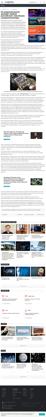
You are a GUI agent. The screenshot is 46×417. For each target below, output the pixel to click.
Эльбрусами (10, 102)
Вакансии (25, 393)
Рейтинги (4, 393)
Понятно (42, 414)
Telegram (32, 396)
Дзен (31, 398)
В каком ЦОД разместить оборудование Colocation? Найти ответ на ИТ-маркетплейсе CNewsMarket (21, 209)
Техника (14, 395)
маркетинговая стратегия (22, 167)
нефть (11, 154)
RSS (4, 403)
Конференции (15, 390)
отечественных (17, 64)
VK (30, 392)
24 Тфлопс (7, 68)
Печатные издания (16, 398)
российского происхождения (37, 100)
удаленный (24, 159)
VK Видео (32, 393)
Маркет (14, 393)
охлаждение (8, 52)
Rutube (31, 395)
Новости (3, 390)
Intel (38, 97)
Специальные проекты (17, 392)
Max (31, 390)
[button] (40, 2)
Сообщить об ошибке (8, 406)
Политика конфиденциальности (10, 405)
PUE (13, 111)
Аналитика (4, 392)
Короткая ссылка (40, 214)
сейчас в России (21, 146)
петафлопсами (4, 170)
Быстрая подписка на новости (10, 402)
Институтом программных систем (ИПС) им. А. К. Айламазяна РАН (20, 202)
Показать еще (23, 286)
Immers (14, 31)
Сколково (26, 191)
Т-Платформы (30, 203)
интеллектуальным (5, 47)
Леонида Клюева (24, 93)
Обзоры (3, 395)
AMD (40, 97)
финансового (32, 151)
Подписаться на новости (29, 214)
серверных (39, 57)
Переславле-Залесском (6, 34)
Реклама (24, 392)
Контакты (25, 395)
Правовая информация (8, 408)
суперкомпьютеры (5, 95)
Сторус (21, 197)
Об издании (25, 390)
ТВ (13, 396)
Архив (3, 396)
